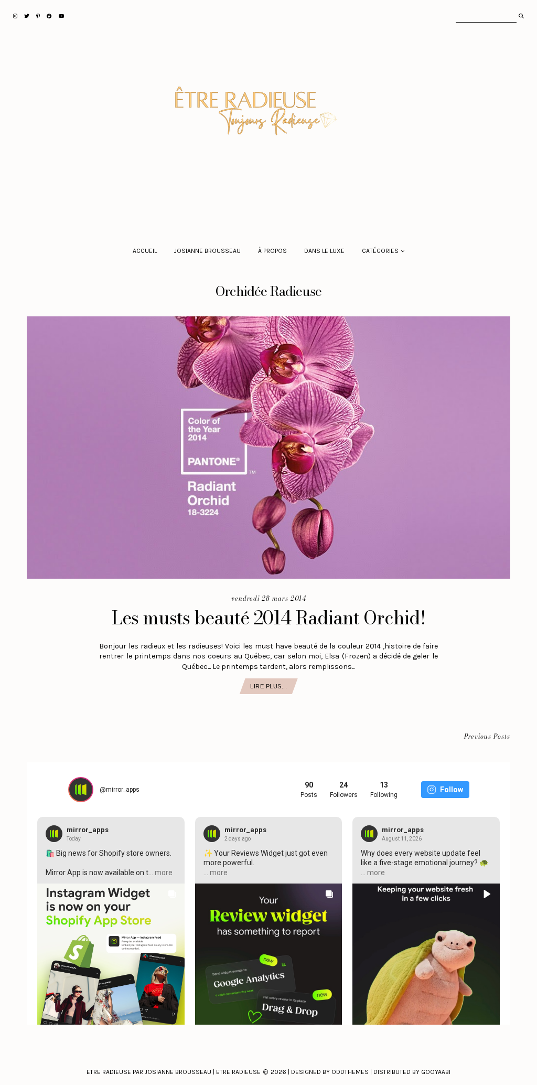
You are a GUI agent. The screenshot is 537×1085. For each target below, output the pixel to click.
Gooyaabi (435, 1072)
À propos (272, 250)
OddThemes (350, 1072)
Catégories (380, 250)
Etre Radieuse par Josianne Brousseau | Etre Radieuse (174, 1072)
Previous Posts (487, 736)
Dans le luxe (324, 250)
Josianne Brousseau (207, 250)
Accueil (145, 250)
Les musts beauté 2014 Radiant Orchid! (268, 618)
